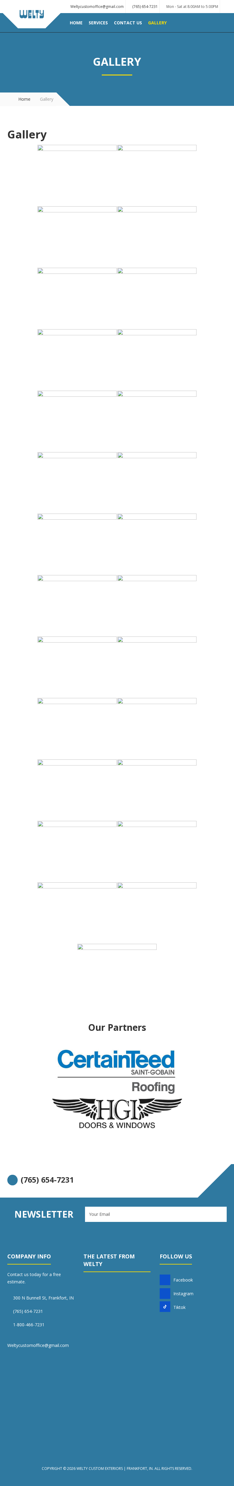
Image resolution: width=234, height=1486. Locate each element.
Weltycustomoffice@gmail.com (97, 6)
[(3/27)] (77, 236)
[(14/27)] (157, 544)
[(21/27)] (77, 789)
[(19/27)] (77, 728)
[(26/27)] (157, 912)
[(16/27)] (157, 605)
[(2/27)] (157, 175)
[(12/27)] (157, 482)
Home (24, 99)
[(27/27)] (117, 974)
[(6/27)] (157, 298)
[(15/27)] (77, 605)
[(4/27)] (157, 236)
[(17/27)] (77, 667)
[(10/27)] (157, 421)
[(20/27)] (157, 728)
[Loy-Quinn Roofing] (31, 20)
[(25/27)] (77, 912)
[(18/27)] (157, 667)
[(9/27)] (77, 421)
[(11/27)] (77, 482)
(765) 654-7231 (145, 6)
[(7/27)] (77, 359)
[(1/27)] (77, 175)
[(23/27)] (77, 851)
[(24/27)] (157, 851)
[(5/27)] (77, 298)
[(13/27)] (77, 544)
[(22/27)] (157, 789)
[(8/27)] (157, 359)
